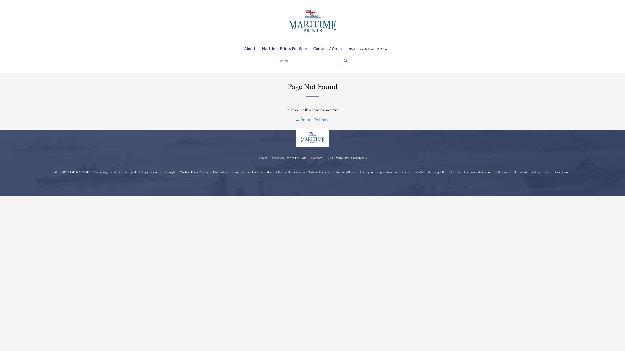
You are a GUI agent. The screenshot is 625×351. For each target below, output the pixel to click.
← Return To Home (312, 119)
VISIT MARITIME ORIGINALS (347, 158)
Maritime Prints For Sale (284, 48)
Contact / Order (327, 48)
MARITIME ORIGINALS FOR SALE (368, 48)
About (249, 48)
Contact (317, 158)
